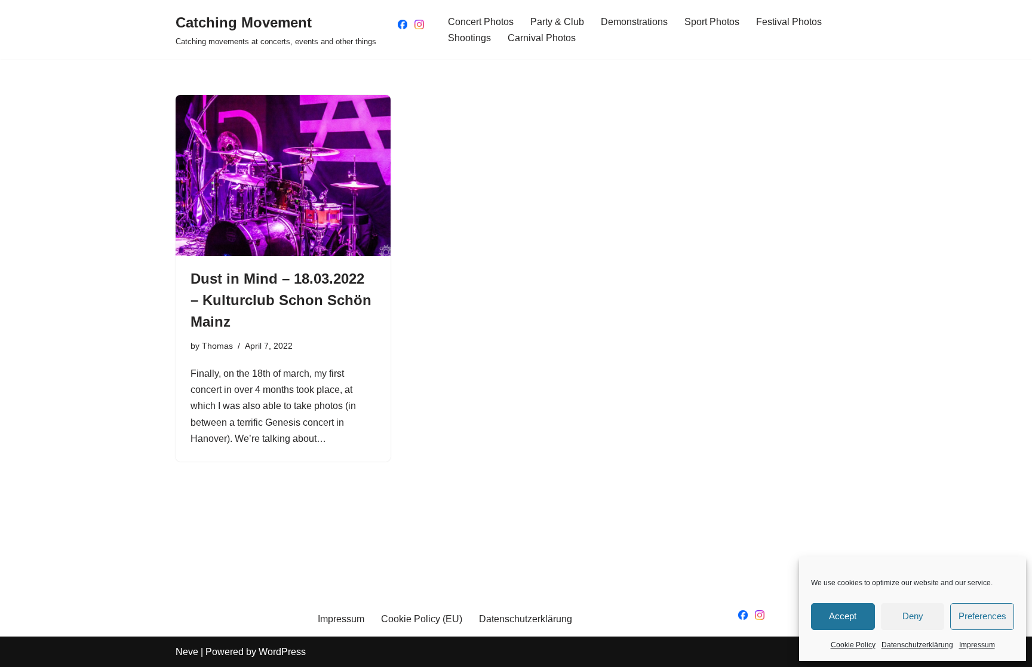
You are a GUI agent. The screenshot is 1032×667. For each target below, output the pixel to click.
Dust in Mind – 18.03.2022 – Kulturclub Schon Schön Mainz (281, 300)
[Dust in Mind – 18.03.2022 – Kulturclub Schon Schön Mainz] (283, 175)
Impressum (977, 645)
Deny (912, 616)
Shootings (469, 38)
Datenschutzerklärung (917, 645)
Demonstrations (634, 22)
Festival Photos (789, 22)
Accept (842, 616)
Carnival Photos (542, 38)
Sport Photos (711, 22)
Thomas (217, 346)
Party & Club (557, 22)
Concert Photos (481, 22)
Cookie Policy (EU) (421, 619)
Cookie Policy (853, 645)
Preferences (982, 616)
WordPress (282, 652)
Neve (187, 652)
